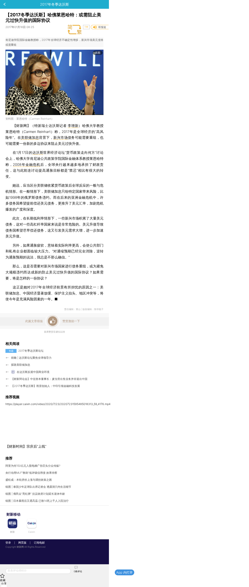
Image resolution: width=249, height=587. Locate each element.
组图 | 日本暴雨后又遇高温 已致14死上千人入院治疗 (37, 500)
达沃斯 (37, 152)
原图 (97, 52)
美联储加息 (30, 137)
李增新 (73, 126)
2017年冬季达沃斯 (54, 4)
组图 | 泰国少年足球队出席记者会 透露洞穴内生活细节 (38, 486)
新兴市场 (60, 137)
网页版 (22, 542)
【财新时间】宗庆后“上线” (25, 446)
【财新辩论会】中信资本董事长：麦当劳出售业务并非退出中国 (48, 378)
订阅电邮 (38, 542)
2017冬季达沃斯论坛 (31, 350)
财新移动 (13, 514)
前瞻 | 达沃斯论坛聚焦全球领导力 (31, 357)
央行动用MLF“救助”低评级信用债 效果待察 (31, 472)
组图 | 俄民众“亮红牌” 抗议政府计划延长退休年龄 (35, 493)
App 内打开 (124, 572)
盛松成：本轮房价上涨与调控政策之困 (28, 479)
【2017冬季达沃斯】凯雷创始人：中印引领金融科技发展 (45, 386)
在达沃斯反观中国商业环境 (32, 371)
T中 (86, 26)
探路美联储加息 (20, 364)
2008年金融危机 (26, 165)
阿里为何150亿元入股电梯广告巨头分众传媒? (32, 465)
